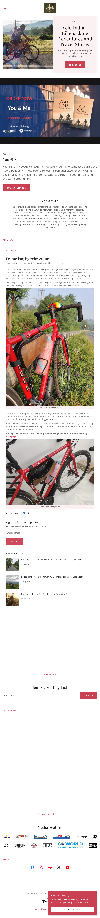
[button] (10, 7)
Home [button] (36, 909)
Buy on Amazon (16, 188)
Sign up (14, 541)
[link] (50, 8)
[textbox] (50, 533)
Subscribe (75, 65)
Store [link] (43, 909)
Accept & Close (72, 909)
